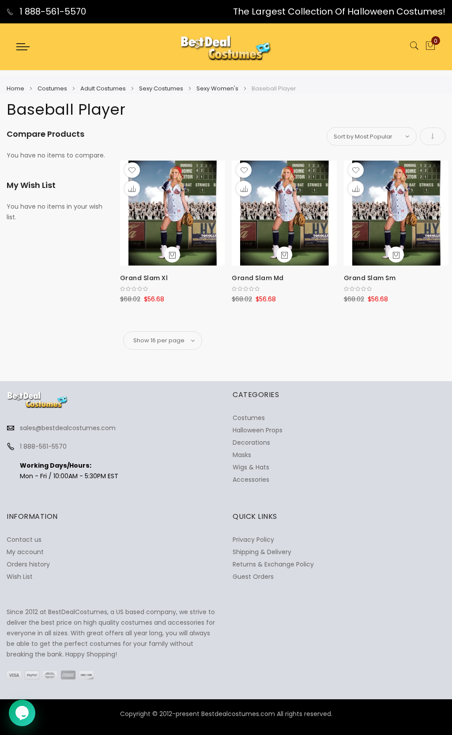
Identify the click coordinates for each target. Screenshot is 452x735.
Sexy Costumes (162, 88)
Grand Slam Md (258, 278)
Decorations (251, 442)
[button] (132, 170)
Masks (242, 454)
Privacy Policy (253, 539)
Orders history (28, 564)
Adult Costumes (103, 88)
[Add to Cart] (172, 254)
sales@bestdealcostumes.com (68, 428)
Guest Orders (253, 576)
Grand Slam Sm (370, 278)
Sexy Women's (218, 88)
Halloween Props (257, 430)
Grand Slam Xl (144, 278)
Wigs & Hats (251, 467)
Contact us (24, 539)
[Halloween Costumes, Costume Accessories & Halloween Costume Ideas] (226, 46)
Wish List (20, 576)
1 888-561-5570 (51, 11)
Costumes (53, 88)
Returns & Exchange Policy (273, 564)
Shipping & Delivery (262, 552)
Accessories (251, 479)
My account (25, 552)
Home (16, 88)
